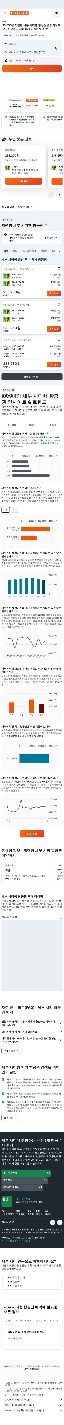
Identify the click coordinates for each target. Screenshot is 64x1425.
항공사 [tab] (32, 424)
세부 (55, 1366)
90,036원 (8, 25)
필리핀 (47, 1366)
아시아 (38, 1366)
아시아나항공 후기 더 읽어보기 (15, 1240)
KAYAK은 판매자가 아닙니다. (19, 1399)
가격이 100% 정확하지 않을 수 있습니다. (25, 1410)
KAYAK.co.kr (8, 1366)
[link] (32, 833)
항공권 (19, 1366)
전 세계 (29, 1366)
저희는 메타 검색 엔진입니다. (19, 1404)
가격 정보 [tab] (11, 424)
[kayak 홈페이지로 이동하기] (19, 13)
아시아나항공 (23, 1198)
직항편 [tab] (44, 250)
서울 (6, 509)
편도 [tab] (15, 250)
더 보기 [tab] (52, 424)
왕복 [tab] (6, 250)
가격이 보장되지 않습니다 (17, 1391)
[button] (5, 13)
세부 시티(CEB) (15, 1338)
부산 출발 (43, 437)
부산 (15, 509)
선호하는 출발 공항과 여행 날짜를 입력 (36, 1093)
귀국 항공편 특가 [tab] (23, 1320)
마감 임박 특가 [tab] (29, 250)
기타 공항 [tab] (41, 1320)
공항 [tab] (8, 1320)
